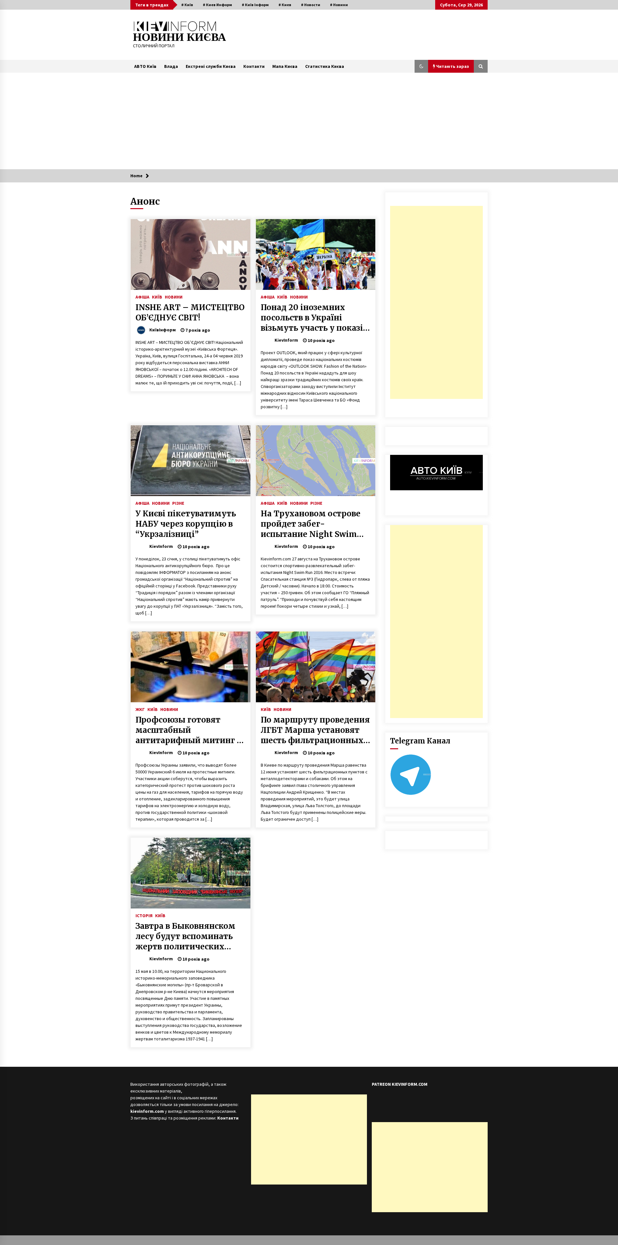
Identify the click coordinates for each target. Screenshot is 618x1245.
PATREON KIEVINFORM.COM (399, 1084)
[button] (421, 66)
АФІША (142, 296)
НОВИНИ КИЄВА (179, 37)
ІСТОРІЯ (144, 915)
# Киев (284, 4)
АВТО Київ (145, 66)
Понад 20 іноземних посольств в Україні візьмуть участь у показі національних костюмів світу (312, 317)
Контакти (254, 66)
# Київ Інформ (255, 4)
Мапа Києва (284, 66)
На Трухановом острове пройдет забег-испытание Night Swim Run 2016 (310, 524)
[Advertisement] (309, 121)
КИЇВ (157, 296)
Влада (171, 66)
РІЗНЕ (178, 502)
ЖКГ (140, 709)
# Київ (187, 4)
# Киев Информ (217, 4)
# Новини (339, 4)
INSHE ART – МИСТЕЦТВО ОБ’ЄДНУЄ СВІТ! (190, 312)
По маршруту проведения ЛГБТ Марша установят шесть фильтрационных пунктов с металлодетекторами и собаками (315, 730)
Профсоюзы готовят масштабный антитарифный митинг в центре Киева (188, 730)
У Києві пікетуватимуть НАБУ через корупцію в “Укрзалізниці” (186, 524)
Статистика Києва (324, 66)
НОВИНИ (174, 296)
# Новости (310, 4)
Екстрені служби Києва (211, 66)
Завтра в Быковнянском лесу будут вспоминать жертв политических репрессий (185, 936)
